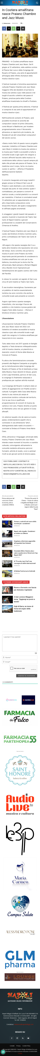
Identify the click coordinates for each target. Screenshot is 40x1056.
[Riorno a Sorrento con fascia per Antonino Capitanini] (7, 590)
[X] (9, 28)
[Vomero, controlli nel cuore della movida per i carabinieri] (7, 524)
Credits (20, 1053)
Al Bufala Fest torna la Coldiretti (24, 571)
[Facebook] (4, 28)
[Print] (23, 28)
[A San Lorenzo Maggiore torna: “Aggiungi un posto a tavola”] (7, 599)
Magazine (5, 593)
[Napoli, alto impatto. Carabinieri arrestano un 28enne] (7, 533)
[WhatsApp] (13, 28)
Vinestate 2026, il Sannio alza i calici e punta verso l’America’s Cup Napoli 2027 (26, 553)
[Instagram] (17, 1038)
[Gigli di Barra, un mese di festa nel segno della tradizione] (7, 609)
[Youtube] (28, 1038)
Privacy (18, 1046)
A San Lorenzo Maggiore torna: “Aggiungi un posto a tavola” (24, 599)
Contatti (12, 1046)
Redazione (7, 23)
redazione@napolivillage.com (23, 1024)
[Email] (18, 28)
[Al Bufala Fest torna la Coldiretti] (7, 573)
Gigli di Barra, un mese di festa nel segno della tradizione (23, 608)
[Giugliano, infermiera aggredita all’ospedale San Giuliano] (7, 543)
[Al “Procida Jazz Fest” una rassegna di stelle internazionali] (7, 563)
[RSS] (23, 1038)
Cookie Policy (26, 1046)
